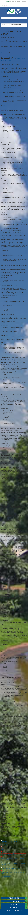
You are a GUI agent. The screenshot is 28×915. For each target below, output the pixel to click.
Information (23, 1)
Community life (13, 1)
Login (6, 4)
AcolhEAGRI (7, 1)
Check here (3, 52)
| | (14, 843)
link (4, 105)
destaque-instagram (6, 876)
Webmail (18, 1)
